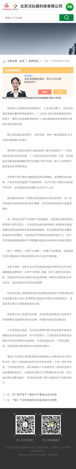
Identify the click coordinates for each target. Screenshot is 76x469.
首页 (22, 61)
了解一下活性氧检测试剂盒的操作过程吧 (34, 400)
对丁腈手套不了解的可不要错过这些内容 (34, 394)
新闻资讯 (34, 61)
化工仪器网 (40, 454)
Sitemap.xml (25, 454)
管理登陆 (52, 454)
